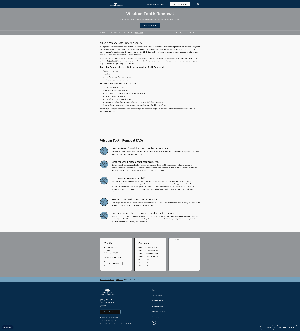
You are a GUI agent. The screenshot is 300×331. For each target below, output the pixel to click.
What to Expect (157, 306)
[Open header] (102, 4)
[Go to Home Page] (117, 4)
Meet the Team (157, 301)
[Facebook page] (154, 323)
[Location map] (184, 254)
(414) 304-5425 (138, 33)
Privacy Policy (104, 324)
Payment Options (158, 311)
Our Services (157, 295)
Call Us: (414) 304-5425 (155, 4)
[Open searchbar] (198, 4)
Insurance (156, 317)
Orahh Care (129, 324)
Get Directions (113, 263)
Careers (123, 324)
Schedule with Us (179, 4)
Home (154, 290)
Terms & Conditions (114, 324)
